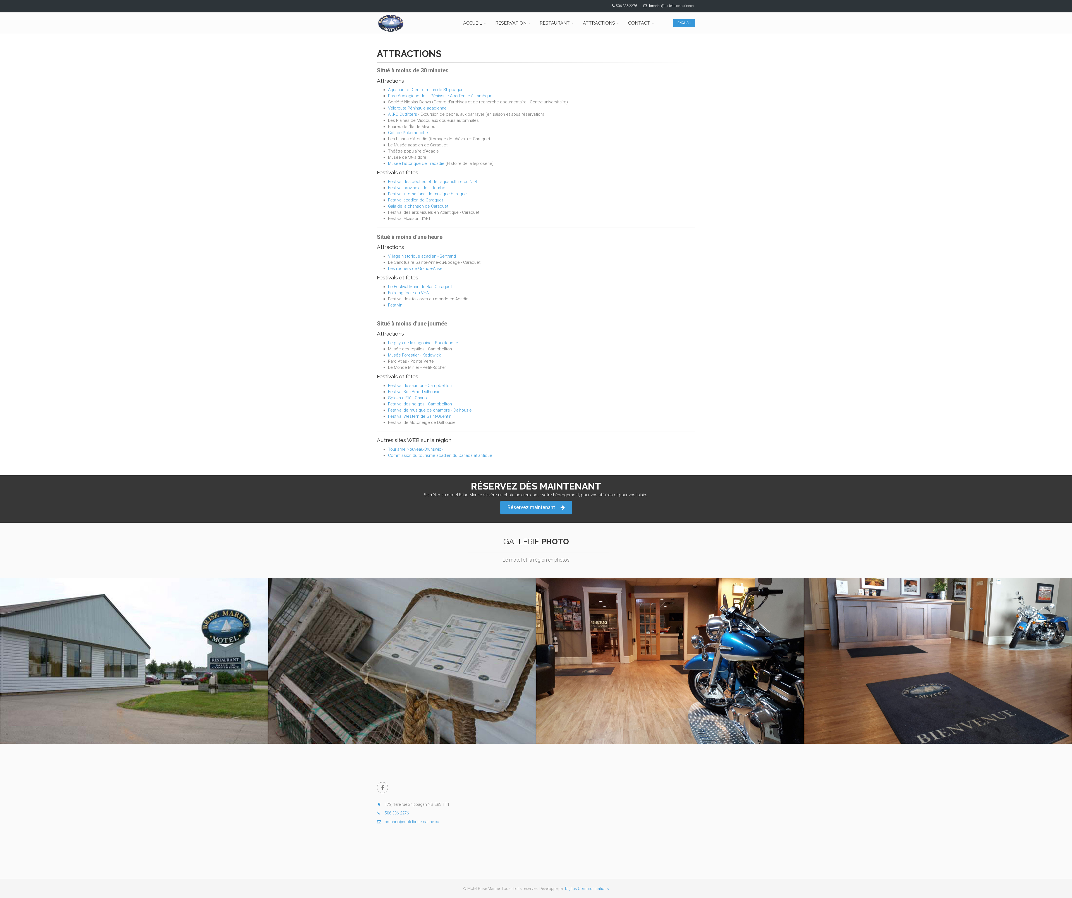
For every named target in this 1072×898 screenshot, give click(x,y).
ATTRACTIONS (599, 23)
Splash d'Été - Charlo (407, 397)
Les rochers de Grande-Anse (415, 268)
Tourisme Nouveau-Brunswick (415, 449)
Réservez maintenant (531, 507)
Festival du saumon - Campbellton (420, 385)
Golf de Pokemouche (408, 132)
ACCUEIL (472, 23)
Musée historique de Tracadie (416, 163)
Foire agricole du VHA (408, 292)
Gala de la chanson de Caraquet (418, 206)
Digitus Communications (587, 888)
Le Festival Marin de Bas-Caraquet (420, 286)
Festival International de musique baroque (427, 193)
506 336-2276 (626, 6)
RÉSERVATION (511, 23)
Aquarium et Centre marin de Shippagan (425, 89)
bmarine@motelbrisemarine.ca (671, 6)
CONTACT (639, 23)
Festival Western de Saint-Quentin (419, 416)
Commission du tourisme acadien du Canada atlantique (440, 455)
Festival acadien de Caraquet (415, 200)
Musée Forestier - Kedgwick (414, 355)
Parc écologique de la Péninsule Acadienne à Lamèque (440, 95)
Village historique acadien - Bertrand (422, 256)
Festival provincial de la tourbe (416, 187)
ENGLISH (684, 23)
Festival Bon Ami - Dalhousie (414, 391)
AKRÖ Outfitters (402, 114)
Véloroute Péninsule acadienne (417, 108)
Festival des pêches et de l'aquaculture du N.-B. (433, 181)
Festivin (395, 305)
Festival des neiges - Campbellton (420, 404)
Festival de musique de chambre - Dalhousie (430, 410)
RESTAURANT (555, 23)
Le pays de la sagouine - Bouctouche (423, 342)
